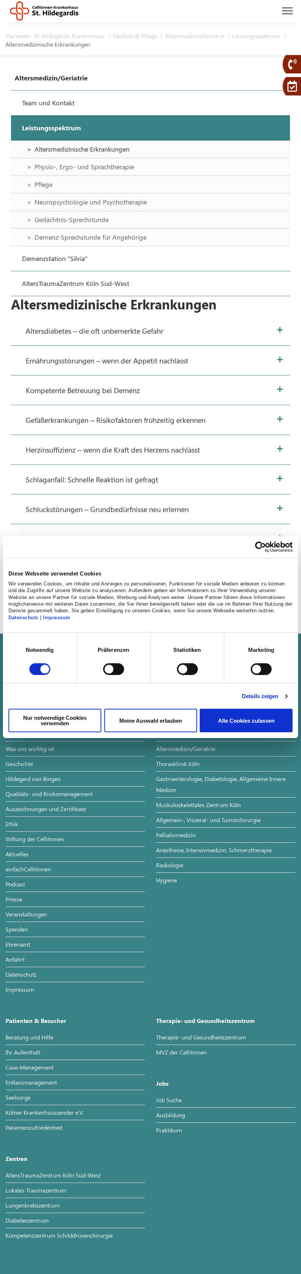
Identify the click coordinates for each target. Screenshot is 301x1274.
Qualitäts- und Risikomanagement (49, 794)
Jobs (162, 1083)
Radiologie (169, 865)
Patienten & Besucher (36, 1020)
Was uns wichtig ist (30, 748)
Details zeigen (260, 696)
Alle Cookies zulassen (246, 721)
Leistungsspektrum (257, 36)
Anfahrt (15, 959)
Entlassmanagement (31, 1082)
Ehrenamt (18, 944)
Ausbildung (170, 1115)
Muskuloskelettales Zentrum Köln (198, 805)
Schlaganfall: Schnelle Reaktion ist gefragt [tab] (92, 479)
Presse (14, 899)
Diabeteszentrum (27, 1220)
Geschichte (19, 763)
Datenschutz (23, 617)
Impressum (56, 617)
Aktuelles (17, 854)
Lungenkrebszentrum (33, 1205)
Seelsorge (18, 1097)
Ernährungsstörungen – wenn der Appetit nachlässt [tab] (107, 360)
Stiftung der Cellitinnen (35, 839)
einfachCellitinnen (28, 869)
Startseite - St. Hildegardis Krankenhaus (56, 36)
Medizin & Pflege (135, 36)
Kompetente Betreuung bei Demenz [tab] (83, 390)
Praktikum (169, 1130)
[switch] (113, 669)
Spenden (17, 929)
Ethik (12, 824)
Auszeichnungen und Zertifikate (46, 809)
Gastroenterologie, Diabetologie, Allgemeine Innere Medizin (221, 784)
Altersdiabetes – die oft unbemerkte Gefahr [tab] (94, 330)
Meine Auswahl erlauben (150, 721)
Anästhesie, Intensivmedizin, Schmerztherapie (214, 850)
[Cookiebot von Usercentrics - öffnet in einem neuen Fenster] (260, 546)
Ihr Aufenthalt (23, 1052)
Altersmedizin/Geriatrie (195, 36)
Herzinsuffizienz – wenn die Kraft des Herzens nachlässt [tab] (113, 449)
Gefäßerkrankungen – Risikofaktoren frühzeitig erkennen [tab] (116, 420)
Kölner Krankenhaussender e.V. (44, 1112)
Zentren (17, 1158)
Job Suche (169, 1100)
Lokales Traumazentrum (36, 1190)
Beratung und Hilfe (29, 1037)
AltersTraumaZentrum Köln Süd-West (53, 1175)
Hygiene (166, 880)
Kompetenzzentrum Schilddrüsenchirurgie (59, 1235)
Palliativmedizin (176, 835)
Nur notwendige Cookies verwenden (55, 720)
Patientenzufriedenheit (34, 1127)
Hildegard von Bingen (33, 779)
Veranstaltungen (26, 914)
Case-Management (30, 1067)
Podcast (15, 884)
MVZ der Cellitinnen (181, 1052)
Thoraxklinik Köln (178, 763)
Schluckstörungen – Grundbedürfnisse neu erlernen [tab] (107, 509)
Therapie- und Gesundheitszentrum (205, 1020)
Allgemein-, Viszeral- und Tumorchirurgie (208, 820)
